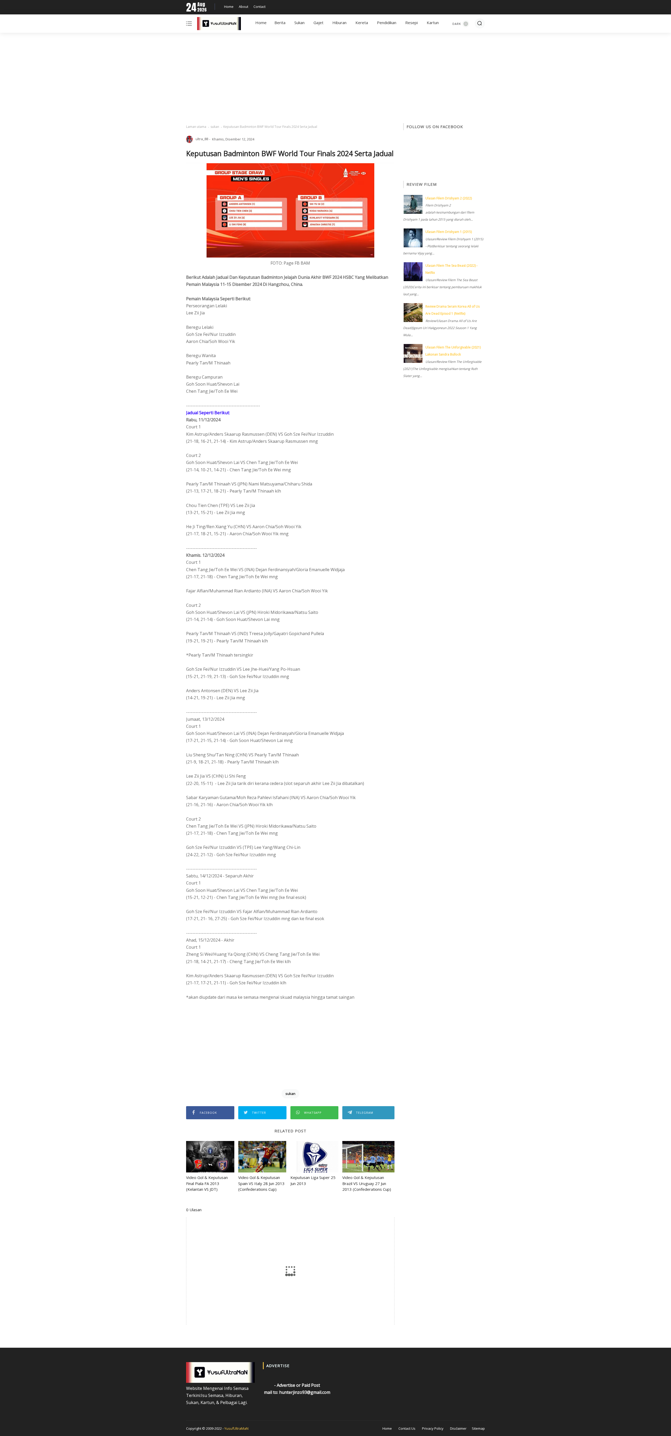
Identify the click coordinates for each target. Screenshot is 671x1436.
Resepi (411, 22)
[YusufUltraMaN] (219, 24)
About (243, 6)
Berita (279, 22)
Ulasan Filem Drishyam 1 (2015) (448, 232)
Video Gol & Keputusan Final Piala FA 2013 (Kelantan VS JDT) (207, 1183)
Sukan (299, 22)
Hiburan (339, 22)
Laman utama (196, 126)
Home (229, 6)
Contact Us (406, 1428)
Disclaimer (458, 1428)
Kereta (361, 22)
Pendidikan (386, 22)
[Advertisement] (335, 78)
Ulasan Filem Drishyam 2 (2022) (448, 198)
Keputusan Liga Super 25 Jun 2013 (313, 1180)
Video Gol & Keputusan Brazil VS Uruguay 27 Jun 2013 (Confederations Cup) (366, 1183)
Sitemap (478, 1428)
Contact (259, 6)
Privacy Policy (432, 1428)
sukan (214, 126)
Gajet (318, 22)
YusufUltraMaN (236, 1428)
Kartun (433, 22)
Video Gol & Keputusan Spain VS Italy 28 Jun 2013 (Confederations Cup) (261, 1183)
